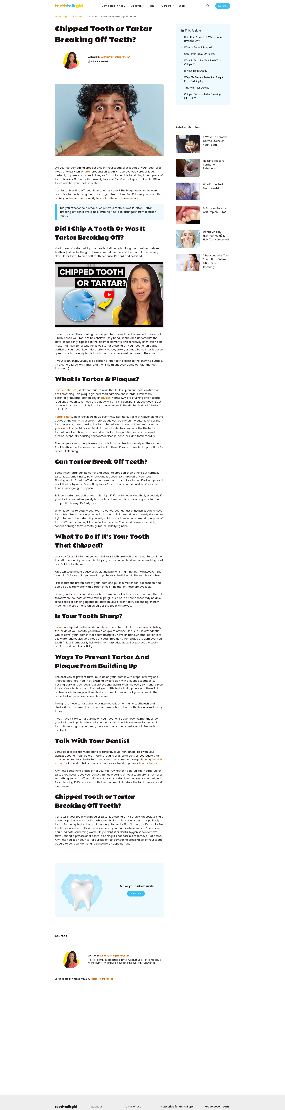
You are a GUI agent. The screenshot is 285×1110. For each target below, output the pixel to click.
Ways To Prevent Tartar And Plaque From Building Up (203, 79)
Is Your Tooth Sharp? (196, 70)
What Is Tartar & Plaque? (198, 47)
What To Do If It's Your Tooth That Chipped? (202, 62)
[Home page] (66, 1108)
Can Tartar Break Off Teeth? (199, 54)
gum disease (148, 763)
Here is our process (102, 978)
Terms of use (132, 1106)
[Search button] (208, 6)
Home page (61, 16)
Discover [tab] (136, 6)
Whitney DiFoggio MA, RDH (116, 56)
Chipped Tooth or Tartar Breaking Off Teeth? (202, 96)
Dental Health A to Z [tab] (113, 6)
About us (96, 1106)
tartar (87, 171)
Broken (59, 627)
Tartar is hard (63, 417)
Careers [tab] (166, 6)
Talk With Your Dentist (196, 87)
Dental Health (78, 16)
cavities (105, 398)
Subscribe (223, 5)
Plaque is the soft (66, 390)
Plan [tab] (151, 6)
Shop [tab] (182, 6)
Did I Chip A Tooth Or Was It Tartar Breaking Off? (203, 39)
